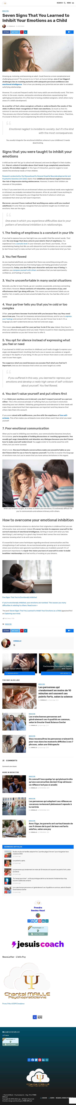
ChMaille (12, 26)
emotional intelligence (12, 84)
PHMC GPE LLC (27, 1101)
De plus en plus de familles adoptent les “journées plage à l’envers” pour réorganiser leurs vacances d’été (41, 853)
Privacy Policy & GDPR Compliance (13, 1004)
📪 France (5, 1035)
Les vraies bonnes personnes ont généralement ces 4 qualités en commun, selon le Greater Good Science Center (49, 719)
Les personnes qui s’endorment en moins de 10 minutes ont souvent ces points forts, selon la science (55, 692)
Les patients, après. (19, 861)
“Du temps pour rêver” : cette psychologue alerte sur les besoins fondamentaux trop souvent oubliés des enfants (40, 880)
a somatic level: (21, 244)
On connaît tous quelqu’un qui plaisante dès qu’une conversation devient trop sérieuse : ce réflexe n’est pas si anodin (51, 782)
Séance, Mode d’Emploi (64, 1098)
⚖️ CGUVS (43, 1098)
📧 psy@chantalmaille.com (11, 1032)
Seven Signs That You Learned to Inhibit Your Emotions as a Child (35, 611)
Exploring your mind (12, 614)
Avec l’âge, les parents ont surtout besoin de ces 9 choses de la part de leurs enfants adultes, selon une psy (51, 826)
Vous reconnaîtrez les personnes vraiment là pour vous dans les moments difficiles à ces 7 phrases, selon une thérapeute (51, 742)
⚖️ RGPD (51, 1098)
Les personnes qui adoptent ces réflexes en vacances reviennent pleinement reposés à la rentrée (50, 804)
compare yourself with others (24, 270)
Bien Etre (5, 11)
